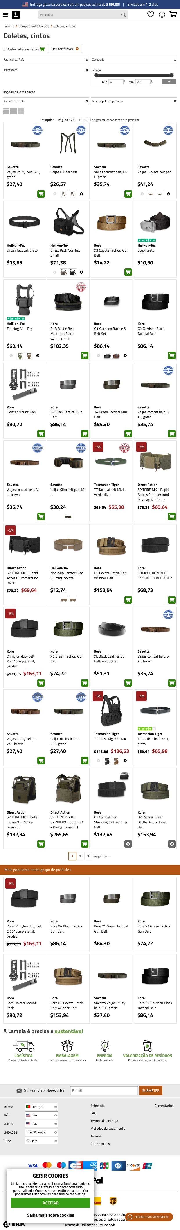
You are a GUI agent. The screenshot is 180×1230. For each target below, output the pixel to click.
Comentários (164, 1105)
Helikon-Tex (16, 245)
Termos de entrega (104, 1120)
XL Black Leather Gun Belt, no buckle (110, 659)
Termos (95, 1136)
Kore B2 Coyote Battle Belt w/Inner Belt (67, 1005)
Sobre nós (97, 1105)
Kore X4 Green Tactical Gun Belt (111, 929)
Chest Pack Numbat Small (65, 253)
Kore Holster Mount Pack (21, 1005)
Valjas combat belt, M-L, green (111, 174)
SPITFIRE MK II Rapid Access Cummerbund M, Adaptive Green (153, 494)
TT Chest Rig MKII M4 (110, 738)
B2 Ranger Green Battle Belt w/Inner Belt (152, 822)
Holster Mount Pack (21, 412)
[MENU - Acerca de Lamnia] (162, 14)
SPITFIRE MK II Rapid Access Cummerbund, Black (23, 578)
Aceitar (51, 1202)
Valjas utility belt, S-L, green (23, 174)
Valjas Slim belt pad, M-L (68, 492)
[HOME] (16, 14)
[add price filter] (169, 81)
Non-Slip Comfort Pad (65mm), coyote (66, 575)
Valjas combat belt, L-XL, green (154, 414)
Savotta (13, 167)
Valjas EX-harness (63, 172)
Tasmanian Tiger (106, 484)
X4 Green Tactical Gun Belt (110, 414)
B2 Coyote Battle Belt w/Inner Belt (110, 575)
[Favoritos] (151, 14)
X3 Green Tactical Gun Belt (66, 659)
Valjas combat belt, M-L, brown (23, 492)
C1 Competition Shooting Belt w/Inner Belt (111, 822)
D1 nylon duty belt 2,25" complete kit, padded (21, 661)
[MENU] (5, 14)
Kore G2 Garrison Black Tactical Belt (155, 1005)
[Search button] (123, 15)
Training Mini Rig (19, 328)
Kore (97, 245)
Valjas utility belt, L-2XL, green (65, 741)
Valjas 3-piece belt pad (154, 172)
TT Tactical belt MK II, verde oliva (110, 492)
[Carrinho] (173, 14)
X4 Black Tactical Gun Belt (66, 414)
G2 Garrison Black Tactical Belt (151, 331)
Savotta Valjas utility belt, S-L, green (109, 1005)
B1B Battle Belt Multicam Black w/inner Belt (62, 333)
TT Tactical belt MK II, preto (153, 741)
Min (105, 82)
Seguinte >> (102, 856)
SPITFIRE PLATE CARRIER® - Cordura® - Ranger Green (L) (67, 822)
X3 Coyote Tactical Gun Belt (111, 253)
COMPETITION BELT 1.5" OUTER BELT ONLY (155, 575)
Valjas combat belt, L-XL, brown (154, 659)
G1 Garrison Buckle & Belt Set (110, 331)
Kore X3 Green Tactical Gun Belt (154, 929)
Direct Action (147, 484)
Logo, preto (146, 250)
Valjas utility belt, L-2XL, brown (22, 741)
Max (132, 82)
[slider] (96, 75)
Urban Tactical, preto (22, 250)
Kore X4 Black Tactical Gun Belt (66, 929)
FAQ (93, 1113)
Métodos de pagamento (107, 1128)
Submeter (150, 1090)
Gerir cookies (100, 1143)
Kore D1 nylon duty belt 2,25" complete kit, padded (24, 931)
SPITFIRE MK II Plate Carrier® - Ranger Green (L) (22, 822)
